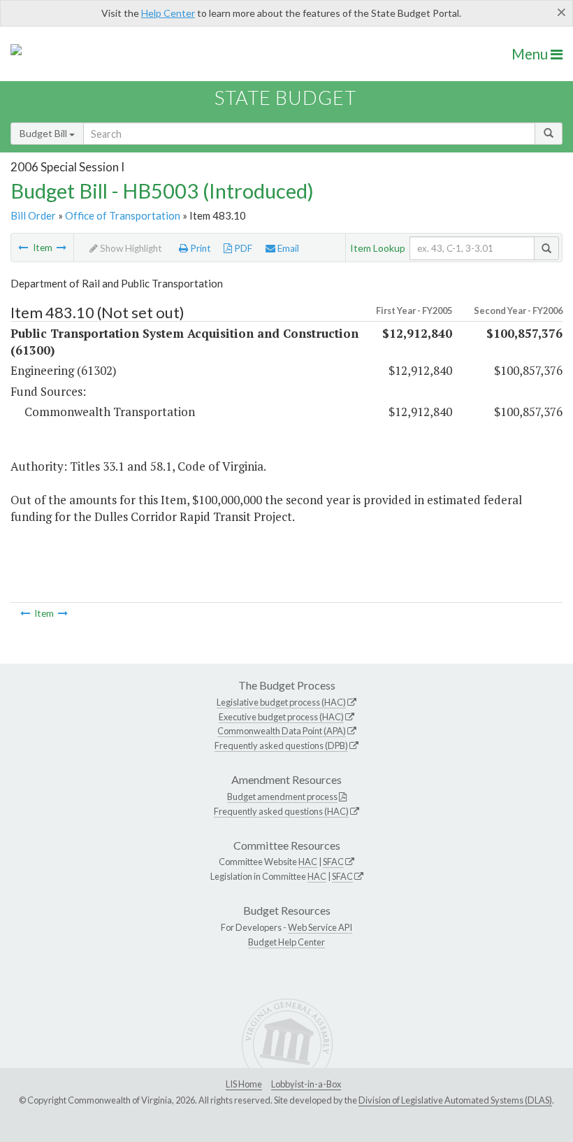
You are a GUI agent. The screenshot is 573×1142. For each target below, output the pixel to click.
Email (287, 248)
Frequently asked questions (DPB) (281, 745)
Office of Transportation (122, 215)
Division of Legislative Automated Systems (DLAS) (455, 1100)
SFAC (333, 861)
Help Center (168, 13)
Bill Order (33, 215)
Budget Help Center (286, 942)
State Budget (285, 97)
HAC (307, 861)
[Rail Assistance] (23, 247)
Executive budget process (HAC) (281, 716)
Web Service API (320, 927)
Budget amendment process (282, 796)
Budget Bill (44, 133)
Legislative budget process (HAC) (281, 702)
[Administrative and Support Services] (61, 247)
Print (199, 248)
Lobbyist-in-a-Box (306, 1084)
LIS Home (244, 1084)
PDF (242, 248)
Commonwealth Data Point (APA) (281, 730)
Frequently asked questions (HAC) (281, 811)
